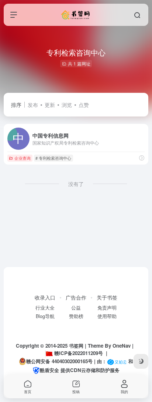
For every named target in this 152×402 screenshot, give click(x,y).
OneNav (122, 345)
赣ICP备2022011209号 (78, 353)
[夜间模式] (141, 361)
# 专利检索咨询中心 (53, 158)
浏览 (67, 104)
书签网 (76, 345)
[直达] (142, 157)
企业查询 (22, 158)
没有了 (76, 184)
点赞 (84, 104)
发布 (33, 104)
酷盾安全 (49, 370)
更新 (50, 104)
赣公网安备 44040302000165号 (59, 361)
